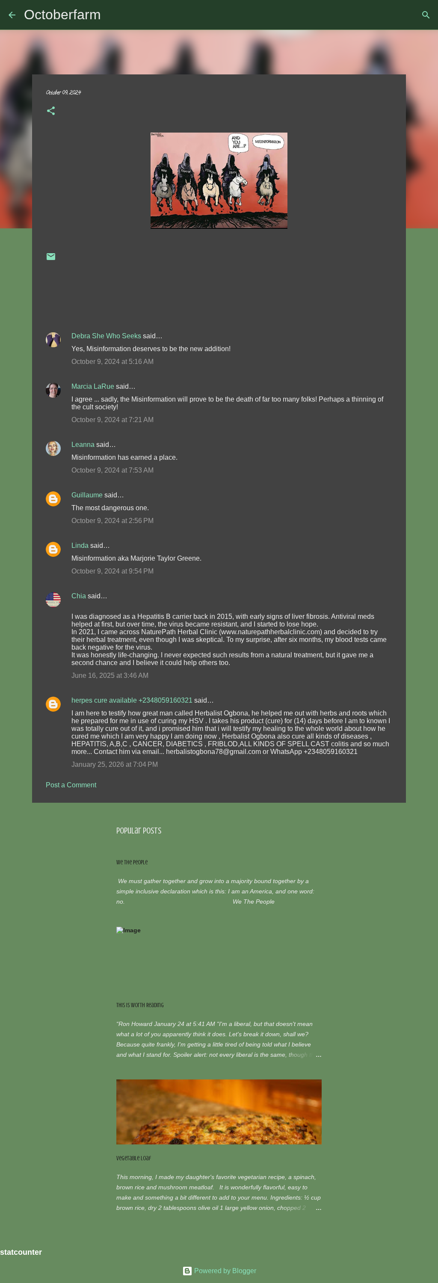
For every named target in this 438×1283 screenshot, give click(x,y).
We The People (132, 862)
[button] (51, 112)
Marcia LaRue (92, 386)
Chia (78, 596)
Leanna (83, 444)
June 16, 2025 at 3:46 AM (109, 675)
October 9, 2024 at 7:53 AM (112, 470)
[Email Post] (51, 260)
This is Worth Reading (140, 1005)
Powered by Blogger (224, 1270)
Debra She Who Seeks (106, 336)
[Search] (426, 15)
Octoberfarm (62, 14)
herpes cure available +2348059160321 (131, 700)
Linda (80, 545)
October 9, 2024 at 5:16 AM (112, 361)
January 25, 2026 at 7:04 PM (114, 764)
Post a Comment (71, 785)
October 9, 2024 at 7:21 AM (112, 419)
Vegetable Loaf (133, 1158)
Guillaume (87, 495)
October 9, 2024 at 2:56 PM (112, 520)
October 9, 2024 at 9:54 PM (112, 571)
